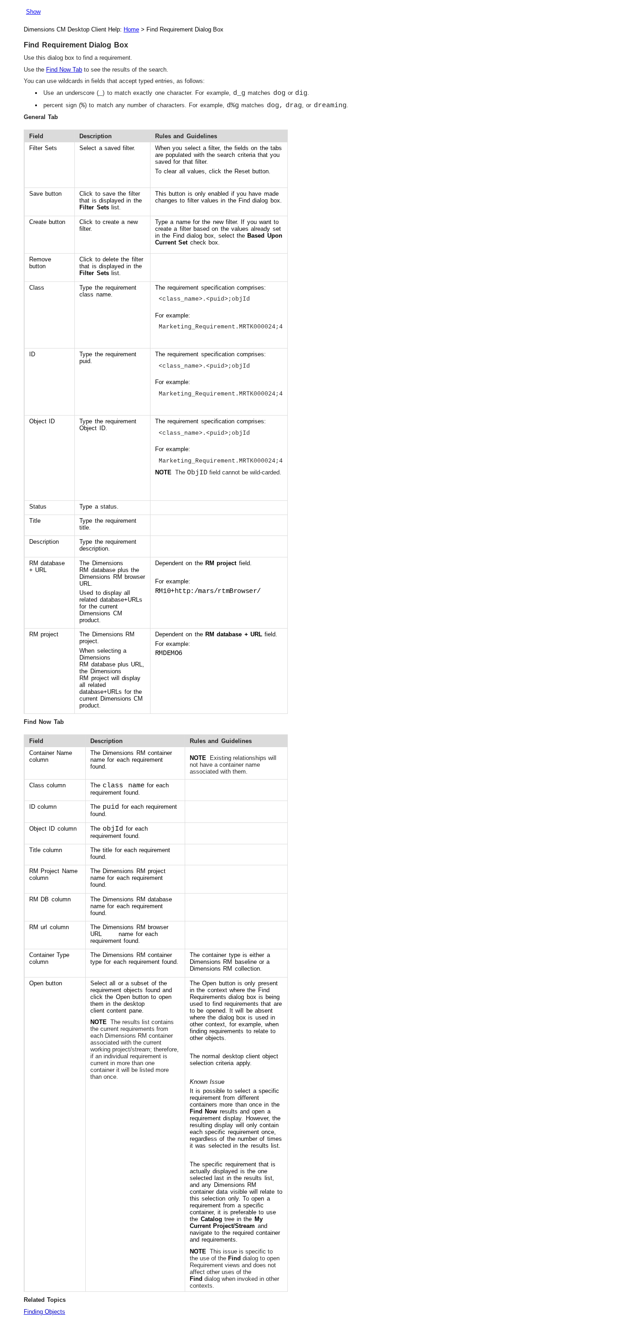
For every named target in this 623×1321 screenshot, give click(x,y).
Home (131, 29)
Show (33, 11)
